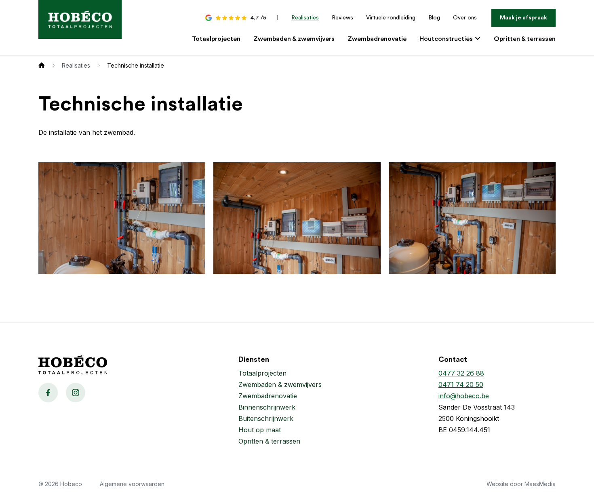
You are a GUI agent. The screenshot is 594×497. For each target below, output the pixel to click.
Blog (434, 18)
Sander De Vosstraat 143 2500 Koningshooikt (476, 413)
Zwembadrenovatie (377, 39)
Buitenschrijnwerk (265, 418)
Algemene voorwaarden (132, 483)
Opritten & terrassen (525, 39)
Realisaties (305, 18)
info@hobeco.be (463, 396)
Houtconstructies (446, 39)
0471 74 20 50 (460, 384)
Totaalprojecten (216, 39)
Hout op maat (259, 430)
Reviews (342, 18)
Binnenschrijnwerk (266, 407)
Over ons (465, 18)
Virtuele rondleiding (390, 18)
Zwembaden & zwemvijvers (294, 39)
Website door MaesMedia (521, 483)
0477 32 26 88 (461, 373)
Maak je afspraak (523, 18)
